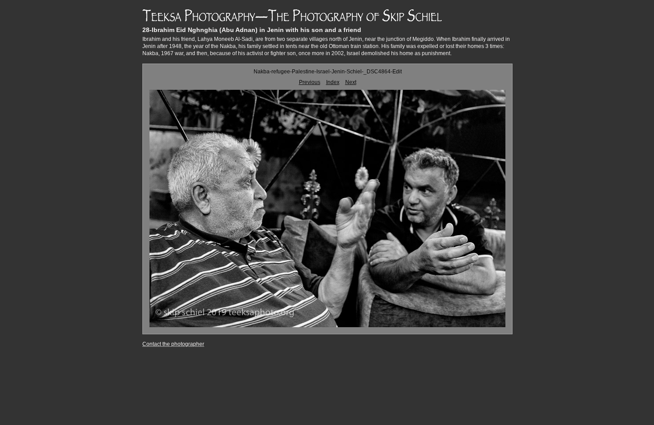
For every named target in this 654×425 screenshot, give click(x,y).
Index (332, 82)
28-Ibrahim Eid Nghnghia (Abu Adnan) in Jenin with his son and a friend (251, 29)
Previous (309, 82)
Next (350, 82)
